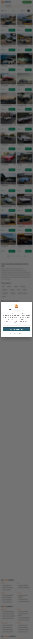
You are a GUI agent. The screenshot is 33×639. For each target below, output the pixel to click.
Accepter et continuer (16, 329)
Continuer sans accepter (16, 333)
